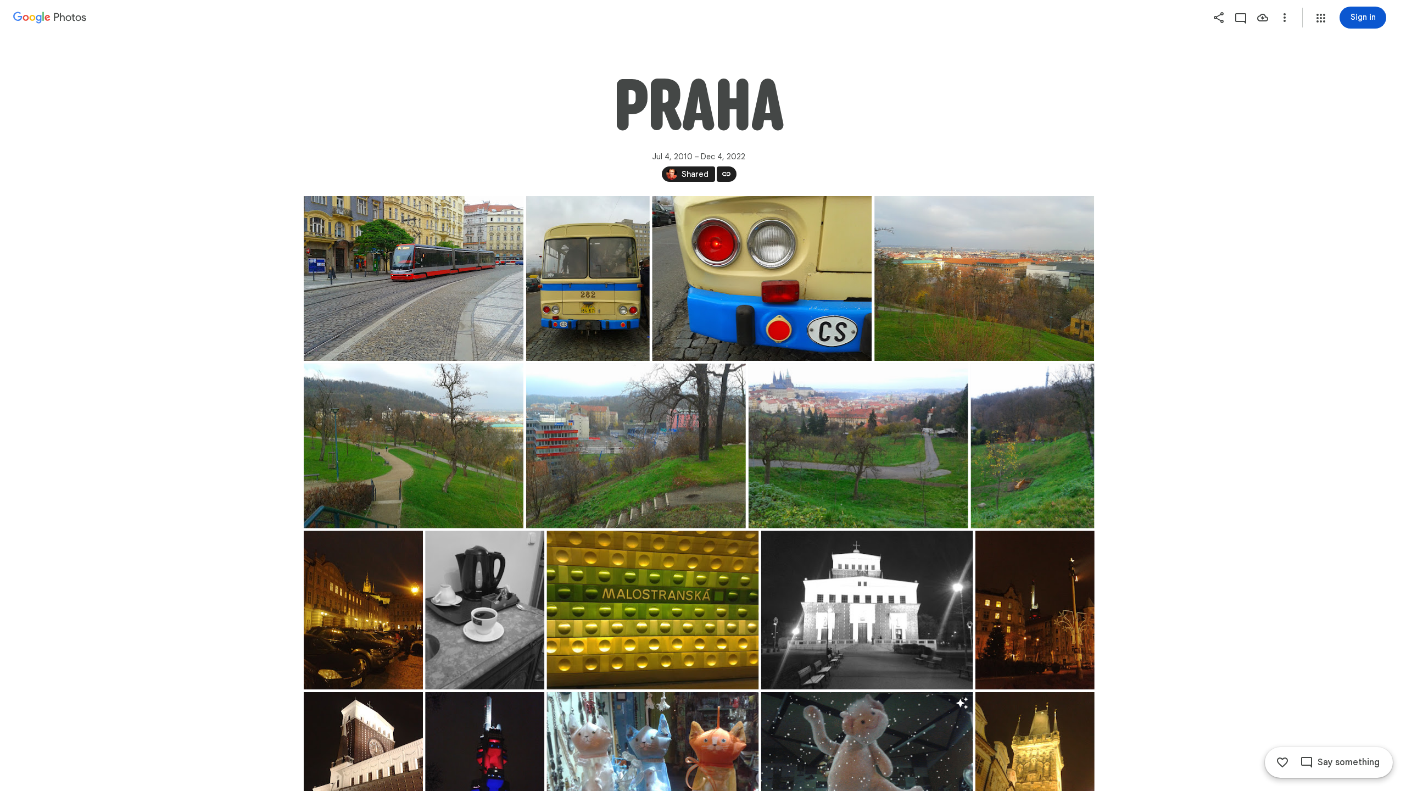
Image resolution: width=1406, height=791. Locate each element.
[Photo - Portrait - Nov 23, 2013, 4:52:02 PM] (363, 610)
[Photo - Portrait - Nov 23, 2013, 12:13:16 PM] (587, 278)
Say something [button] (1349, 762)
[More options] (1285, 18)
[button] (1321, 18)
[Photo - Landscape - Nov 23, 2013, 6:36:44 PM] (867, 610)
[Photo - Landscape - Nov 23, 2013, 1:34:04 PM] (984, 278)
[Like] (1282, 762)
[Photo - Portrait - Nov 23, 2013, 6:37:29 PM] (1034, 610)
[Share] (1219, 18)
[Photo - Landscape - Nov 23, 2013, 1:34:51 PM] (635, 446)
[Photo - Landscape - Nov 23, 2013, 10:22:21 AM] (413, 278)
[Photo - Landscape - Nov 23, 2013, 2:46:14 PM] (858, 446)
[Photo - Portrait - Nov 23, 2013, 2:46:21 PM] (1032, 446)
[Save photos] (1263, 18)
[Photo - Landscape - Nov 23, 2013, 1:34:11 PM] (413, 446)
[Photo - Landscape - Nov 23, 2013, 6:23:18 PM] (652, 610)
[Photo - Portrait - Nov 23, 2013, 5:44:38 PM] (484, 610)
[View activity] (1241, 18)
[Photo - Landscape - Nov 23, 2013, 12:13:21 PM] (762, 278)
